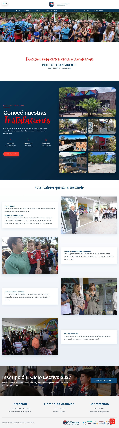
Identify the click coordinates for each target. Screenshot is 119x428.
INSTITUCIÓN (27, 10)
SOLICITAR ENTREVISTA (104, 381)
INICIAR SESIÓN (98, 10)
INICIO (18, 10)
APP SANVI (76, 10)
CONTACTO (86, 10)
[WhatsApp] (112, 421)
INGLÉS (38, 10)
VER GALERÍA (11, 154)
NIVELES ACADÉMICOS (51, 10)
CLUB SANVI (65, 10)
